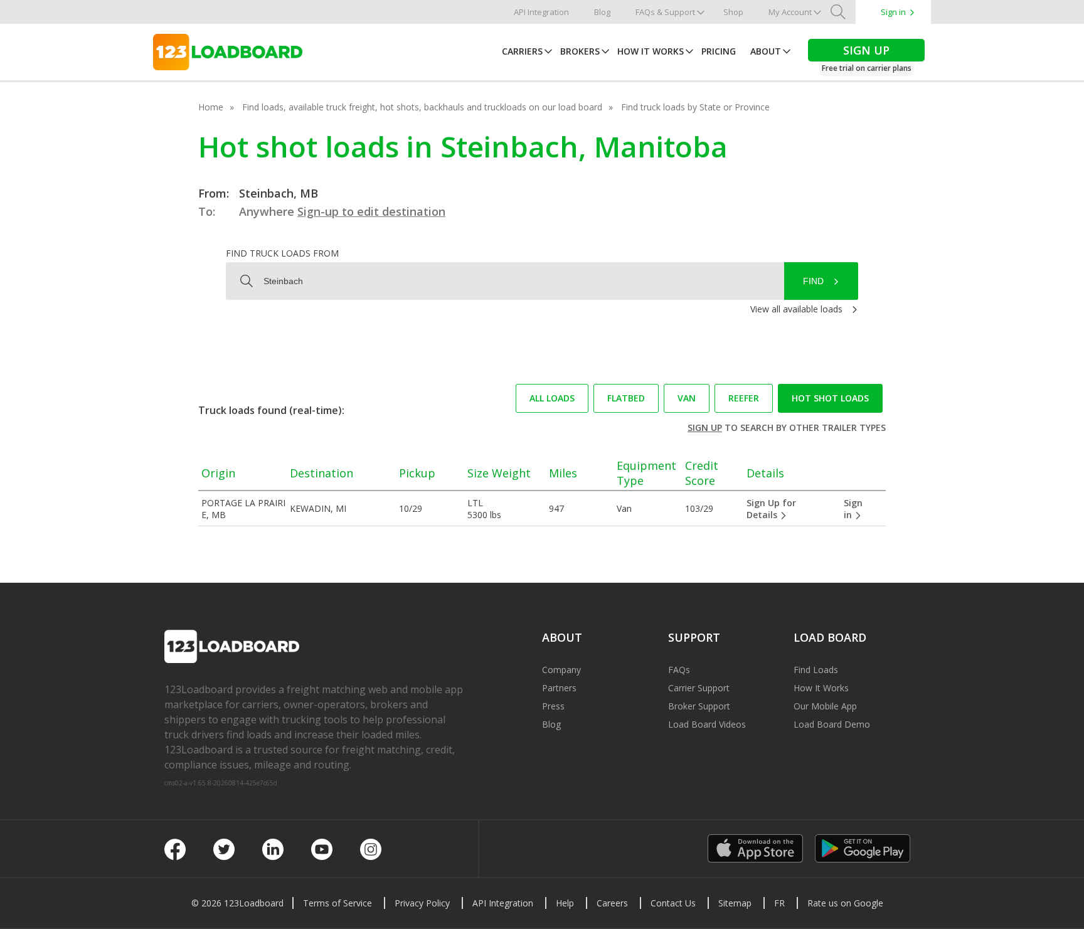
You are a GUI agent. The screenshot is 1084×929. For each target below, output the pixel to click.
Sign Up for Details (771, 509)
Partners (559, 688)
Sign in (893, 12)
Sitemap (735, 903)
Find (813, 281)
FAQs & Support (665, 12)
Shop (733, 12)
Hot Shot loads (830, 398)
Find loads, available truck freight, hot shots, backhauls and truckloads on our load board (422, 107)
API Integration (541, 12)
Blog (602, 12)
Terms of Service (337, 903)
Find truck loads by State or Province (695, 107)
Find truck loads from (282, 253)
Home (210, 107)
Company (561, 670)
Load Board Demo (832, 724)
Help (565, 903)
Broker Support (699, 706)
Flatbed (626, 398)
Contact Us (673, 903)
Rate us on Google (845, 903)
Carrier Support (699, 688)
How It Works (650, 51)
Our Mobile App (825, 706)
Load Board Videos (707, 724)
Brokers (580, 51)
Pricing (718, 51)
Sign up (705, 427)
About (765, 51)
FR (779, 903)
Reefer (743, 398)
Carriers (522, 51)
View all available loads (796, 309)
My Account (790, 12)
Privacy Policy (422, 903)
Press (553, 706)
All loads (552, 398)
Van (687, 398)
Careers (612, 903)
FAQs (679, 670)
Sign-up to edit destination (371, 211)
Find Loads (816, 670)
